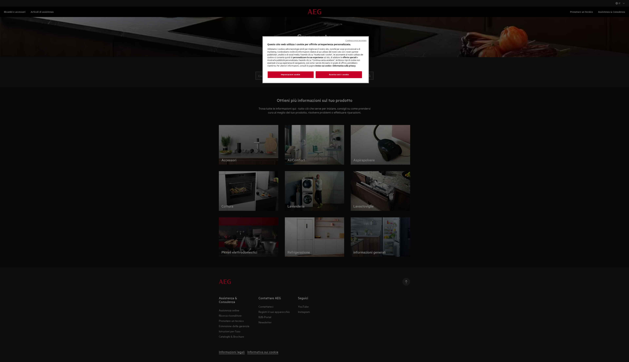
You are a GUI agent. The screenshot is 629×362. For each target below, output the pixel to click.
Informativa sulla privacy (344, 66)
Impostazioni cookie (290, 75)
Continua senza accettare (355, 40)
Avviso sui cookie (323, 66)
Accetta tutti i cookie (339, 75)
